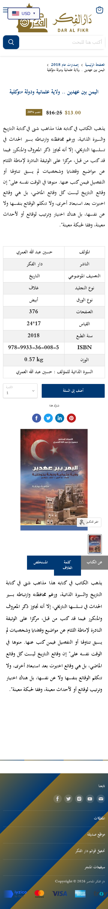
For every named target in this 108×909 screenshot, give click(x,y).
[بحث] (11, 42)
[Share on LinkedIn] (59, 418)
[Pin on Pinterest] (71, 418)
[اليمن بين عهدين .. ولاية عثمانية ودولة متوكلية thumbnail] (94, 544)
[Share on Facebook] (36, 418)
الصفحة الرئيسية (95, 65)
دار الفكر (34, 264)
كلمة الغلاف (67, 565)
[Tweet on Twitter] (48, 418)
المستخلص (41, 562)
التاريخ (34, 276)
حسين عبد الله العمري (34, 252)
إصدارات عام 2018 (65, 65)
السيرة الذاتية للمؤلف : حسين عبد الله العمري (54, 371)
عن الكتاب (94, 562)
